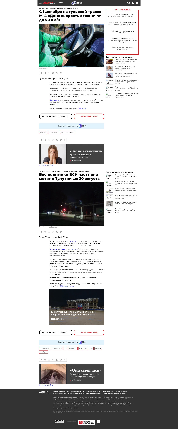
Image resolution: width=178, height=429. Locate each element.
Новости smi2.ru (46, 165)
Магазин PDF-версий (77, 391)
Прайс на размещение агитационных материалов (84, 393)
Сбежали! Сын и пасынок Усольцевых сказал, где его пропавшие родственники (127, 95)
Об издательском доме (61, 391)
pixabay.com (43, 68)
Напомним (54, 100)
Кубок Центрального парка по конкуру (122, 32)
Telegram (82, 108)
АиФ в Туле (53, 227)
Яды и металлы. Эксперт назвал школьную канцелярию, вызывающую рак (125, 68)
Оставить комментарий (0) (89, 116)
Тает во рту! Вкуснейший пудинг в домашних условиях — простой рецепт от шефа (126, 61)
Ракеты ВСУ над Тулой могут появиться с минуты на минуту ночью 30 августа (122, 40)
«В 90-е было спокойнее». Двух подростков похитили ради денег (125, 189)
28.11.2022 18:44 (44, 8)
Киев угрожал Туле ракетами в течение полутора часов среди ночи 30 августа (73, 313)
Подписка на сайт (121, 391)
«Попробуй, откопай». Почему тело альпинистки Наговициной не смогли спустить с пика (126, 75)
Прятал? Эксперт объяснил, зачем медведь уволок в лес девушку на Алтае (126, 210)
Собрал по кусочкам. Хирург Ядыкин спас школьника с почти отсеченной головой (127, 88)
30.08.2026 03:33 (44, 171)
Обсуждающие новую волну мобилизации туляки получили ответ (122, 15)
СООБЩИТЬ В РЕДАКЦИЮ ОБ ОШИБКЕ (115, 393)
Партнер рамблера (71, 421)
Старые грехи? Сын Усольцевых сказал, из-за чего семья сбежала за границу (126, 176)
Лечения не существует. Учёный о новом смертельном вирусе (125, 203)
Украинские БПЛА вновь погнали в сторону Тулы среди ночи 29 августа (122, 23)
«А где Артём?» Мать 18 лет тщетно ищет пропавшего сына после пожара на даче (126, 197)
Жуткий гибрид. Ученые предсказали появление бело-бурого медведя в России (127, 81)
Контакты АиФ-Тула (59, 393)
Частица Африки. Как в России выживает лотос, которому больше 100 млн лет (126, 183)
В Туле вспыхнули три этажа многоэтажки (122, 48)
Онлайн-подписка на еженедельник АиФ (100, 391)
